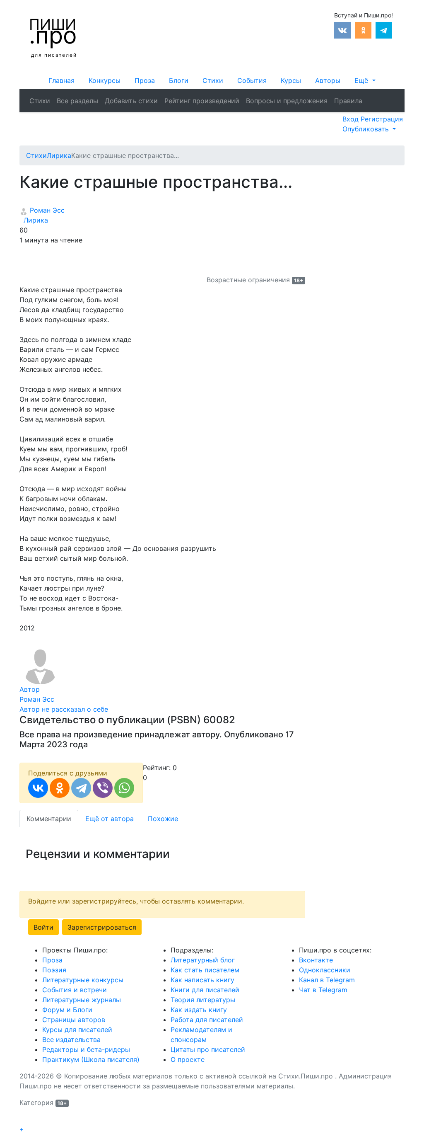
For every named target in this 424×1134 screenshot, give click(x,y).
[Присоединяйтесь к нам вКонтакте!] (342, 29)
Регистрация (382, 119)
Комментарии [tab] (48, 818)
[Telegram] (81, 788)
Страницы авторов (73, 1019)
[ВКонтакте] (38, 788)
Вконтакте (316, 960)
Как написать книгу (202, 980)
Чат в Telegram (323, 990)
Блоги (178, 80)
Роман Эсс (46, 210)
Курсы (291, 80)
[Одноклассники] (60, 788)
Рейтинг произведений (201, 101)
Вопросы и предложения (287, 101)
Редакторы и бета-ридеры (86, 1049)
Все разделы (77, 101)
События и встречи (74, 990)
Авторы (327, 80)
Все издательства (71, 1039)
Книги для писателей (205, 990)
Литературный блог (203, 960)
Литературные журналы (81, 1000)
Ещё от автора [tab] (109, 818)
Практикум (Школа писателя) (91, 1059)
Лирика (33, 220)
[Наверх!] (24, 1120)
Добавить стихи (131, 101)
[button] (364, 80)
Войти (43, 927)
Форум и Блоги (67, 1010)
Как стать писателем (205, 970)
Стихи (212, 80)
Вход (351, 119)
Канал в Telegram (327, 980)
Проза (145, 80)
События (252, 80)
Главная (61, 80)
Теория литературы (203, 1000)
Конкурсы (104, 80)
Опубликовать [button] (366, 129)
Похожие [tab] (163, 818)
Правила (348, 101)
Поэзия (54, 970)
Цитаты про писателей (208, 1049)
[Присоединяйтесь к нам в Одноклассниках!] (363, 29)
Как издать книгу (199, 1010)
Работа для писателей (207, 1019)
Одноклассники (324, 970)
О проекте (188, 1059)
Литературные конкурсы (82, 980)
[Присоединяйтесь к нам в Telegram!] (384, 29)
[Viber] (103, 788)
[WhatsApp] (124, 788)
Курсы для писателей (77, 1029)
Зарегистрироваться (101, 927)
